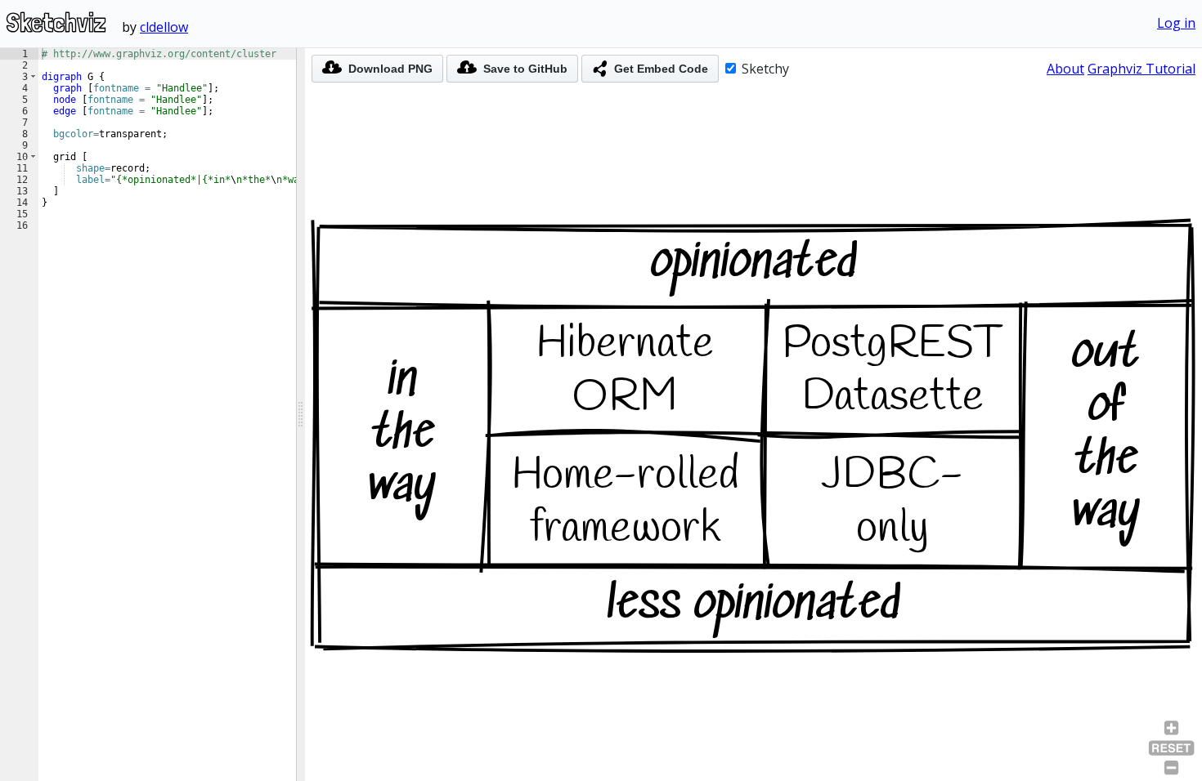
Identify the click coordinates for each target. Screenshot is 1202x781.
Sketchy (763, 69)
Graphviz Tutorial (1141, 69)
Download (390, 68)
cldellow (164, 27)
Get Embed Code (661, 68)
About (1065, 69)
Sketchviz (56, 22)
